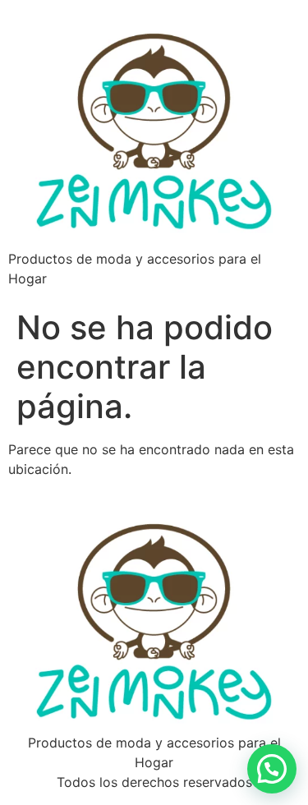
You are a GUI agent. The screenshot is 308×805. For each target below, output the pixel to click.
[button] (272, 769)
